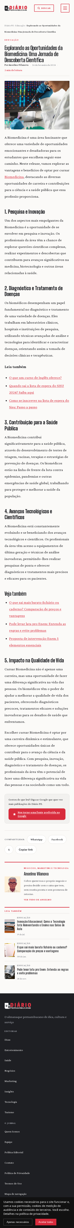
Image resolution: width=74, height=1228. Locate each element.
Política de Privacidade (17, 1173)
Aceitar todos (46, 1222)
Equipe (8, 1141)
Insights (9, 1091)
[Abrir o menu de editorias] (65, 8)
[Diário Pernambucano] (18, 1005)
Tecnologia (11, 1101)
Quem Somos (12, 1131)
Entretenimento (14, 1050)
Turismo (9, 1112)
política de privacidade (33, 1214)
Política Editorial (14, 1152)
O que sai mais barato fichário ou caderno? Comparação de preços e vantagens (35, 608)
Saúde (8, 1060)
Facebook (57, 839)
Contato (9, 1162)
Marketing (11, 1081)
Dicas (7, 1039)
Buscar (46, 8)
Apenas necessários (18, 1222)
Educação (20, 25)
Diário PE (9, 25)
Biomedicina (14, 177)
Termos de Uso (13, 1183)
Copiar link (26, 849)
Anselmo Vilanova (18, 65)
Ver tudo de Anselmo (37, 900)
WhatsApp (37, 839)
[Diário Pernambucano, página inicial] (16, 8)
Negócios (10, 1070)
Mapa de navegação (16, 1193)
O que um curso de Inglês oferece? (35, 378)
